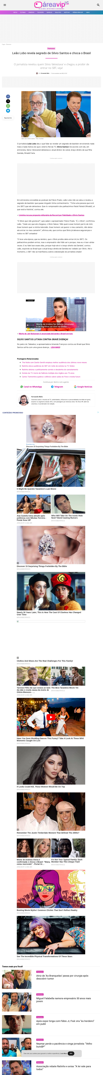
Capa (3, 44)
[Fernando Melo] (37, 73)
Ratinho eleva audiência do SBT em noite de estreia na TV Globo (48, 366)
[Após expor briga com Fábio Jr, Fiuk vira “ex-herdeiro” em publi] (16, 1024)
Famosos (8, 44)
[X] (8, 101)
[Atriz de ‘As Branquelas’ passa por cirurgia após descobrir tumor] (16, 979)
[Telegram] (8, 111)
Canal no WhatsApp (33, 387)
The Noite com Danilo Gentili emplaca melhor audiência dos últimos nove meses (54, 362)
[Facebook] (8, 97)
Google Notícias (84, 387)
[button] (90, 5)
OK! (71, 1053)
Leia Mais (63, 1053)
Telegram (58, 387)
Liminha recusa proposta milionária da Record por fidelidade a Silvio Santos (51, 215)
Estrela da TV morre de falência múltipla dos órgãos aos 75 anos (48, 373)
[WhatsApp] (8, 106)
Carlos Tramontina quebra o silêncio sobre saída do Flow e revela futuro (51, 377)
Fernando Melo (45, 73)
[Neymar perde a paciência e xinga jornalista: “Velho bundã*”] (16, 1047)
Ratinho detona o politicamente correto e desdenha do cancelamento (50, 370)
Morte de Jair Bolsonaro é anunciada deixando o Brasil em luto (46, 334)
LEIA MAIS (55, 347)
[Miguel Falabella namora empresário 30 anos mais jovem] (16, 1002)
